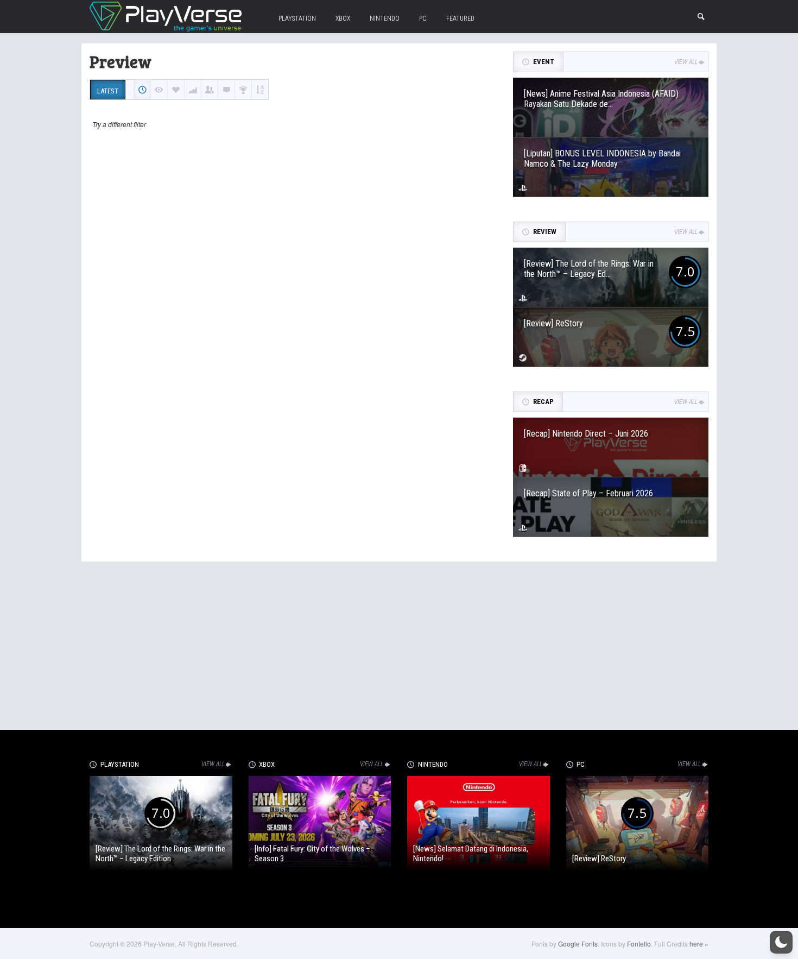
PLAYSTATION (297, 18)
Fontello (639, 943)
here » (698, 943)
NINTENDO (385, 18)
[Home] (166, 14)
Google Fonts (578, 943)
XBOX (342, 18)
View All (686, 62)
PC (423, 18)
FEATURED (460, 18)
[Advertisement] (399, 643)
